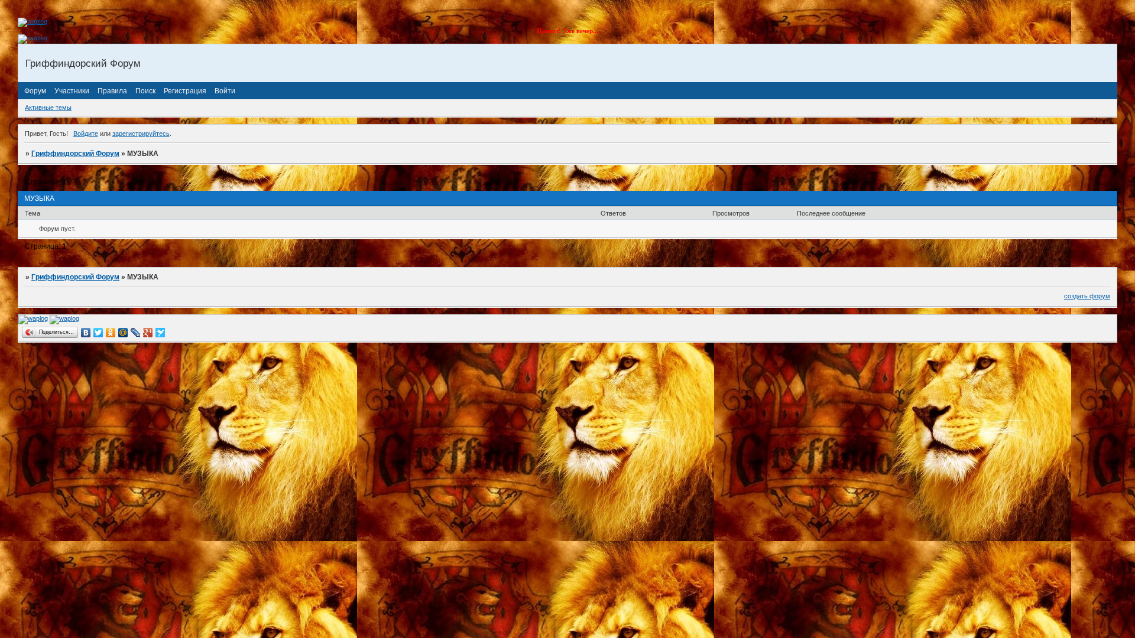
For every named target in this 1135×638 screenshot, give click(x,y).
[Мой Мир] (123, 332)
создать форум (1087, 296)
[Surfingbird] (160, 332)
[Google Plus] (148, 332)
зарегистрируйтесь (141, 133)
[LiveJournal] (135, 332)
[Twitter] (98, 332)
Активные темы (48, 107)
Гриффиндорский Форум (75, 153)
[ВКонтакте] (86, 332)
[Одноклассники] (111, 332)
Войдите (85, 133)
